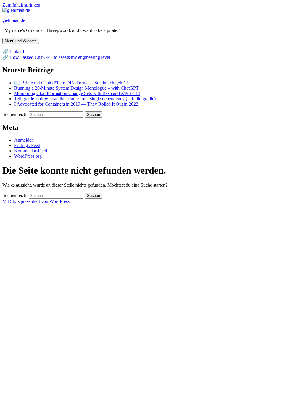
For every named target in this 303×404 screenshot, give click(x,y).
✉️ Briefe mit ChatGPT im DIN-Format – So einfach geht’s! (71, 82)
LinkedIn (18, 51)
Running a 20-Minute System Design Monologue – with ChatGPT (76, 88)
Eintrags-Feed (27, 145)
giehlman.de (13, 20)
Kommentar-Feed (30, 150)
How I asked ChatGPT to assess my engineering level (59, 57)
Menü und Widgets (21, 41)
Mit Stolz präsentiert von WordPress (36, 201)
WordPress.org (28, 156)
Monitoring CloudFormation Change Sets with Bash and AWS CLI (77, 93)
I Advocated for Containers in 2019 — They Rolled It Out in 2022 (76, 103)
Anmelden (24, 140)
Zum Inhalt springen (21, 4)
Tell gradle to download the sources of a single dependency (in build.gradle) (85, 98)
